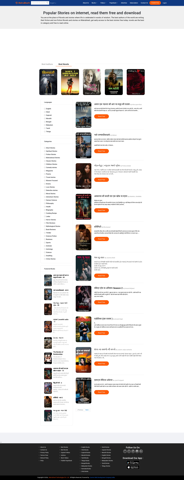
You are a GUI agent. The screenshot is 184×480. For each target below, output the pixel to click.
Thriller (48, 233)
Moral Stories (50, 194)
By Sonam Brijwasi (128, 288)
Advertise (124, 3)
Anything (49, 256)
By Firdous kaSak (125, 166)
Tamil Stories (105, 463)
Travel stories (50, 177)
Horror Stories (51, 220)
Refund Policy (44, 458)
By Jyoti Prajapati (118, 380)
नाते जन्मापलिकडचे (102, 135)
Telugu (48, 131)
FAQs (42, 460)
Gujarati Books (85, 452)
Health (48, 207)
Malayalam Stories (107, 460)
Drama (48, 184)
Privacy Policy (44, 452)
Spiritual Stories (51, 151)
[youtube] (137, 451)
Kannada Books (86, 468)
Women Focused (52, 180)
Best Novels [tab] (64, 64)
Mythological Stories (53, 226)
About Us (86, 3)
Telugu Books (85, 460)
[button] (47, 3)
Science (49, 252)
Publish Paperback (66, 460)
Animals (49, 246)
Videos (102, 3)
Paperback (113, 3)
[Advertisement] (92, 47)
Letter (48, 216)
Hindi (48, 112)
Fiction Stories (51, 154)
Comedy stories (51, 167)
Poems (48, 174)
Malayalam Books (86, 466)
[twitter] (133, 451)
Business (49, 239)
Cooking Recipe (51, 213)
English (48, 109)
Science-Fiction (51, 236)
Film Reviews (50, 223)
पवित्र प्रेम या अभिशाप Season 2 (108, 288)
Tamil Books (85, 458)
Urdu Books (84, 471)
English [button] (52, 3)
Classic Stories (51, 161)
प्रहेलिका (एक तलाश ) (103, 318)
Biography (49, 210)
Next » (87, 410)
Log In (165, 3)
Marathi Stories (106, 452)
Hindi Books (84, 450)
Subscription (134, 3)
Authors (63, 455)
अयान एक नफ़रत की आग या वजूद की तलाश (112, 104)
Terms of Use (44, 455)
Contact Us (144, 3)
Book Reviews (51, 229)
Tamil (48, 128)
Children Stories (51, 164)
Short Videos (64, 458)
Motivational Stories (53, 158)
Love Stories (50, 187)
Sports (48, 243)
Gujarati (49, 115)
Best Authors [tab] (47, 64)
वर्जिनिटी (98, 226)
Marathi (48, 118)
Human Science (51, 200)
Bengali (48, 122)
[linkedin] (141, 451)
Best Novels (64, 450)
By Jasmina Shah (110, 257)
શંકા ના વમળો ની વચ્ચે (105, 349)
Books (94, 3)
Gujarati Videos (65, 452)
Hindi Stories (105, 447)
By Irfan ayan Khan (136, 104)
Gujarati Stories (106, 450)
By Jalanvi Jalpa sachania (124, 349)
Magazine (49, 171)
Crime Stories (50, 259)
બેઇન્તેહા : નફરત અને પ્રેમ (107, 165)
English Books (85, 447)
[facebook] (125, 451)
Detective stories (52, 190)
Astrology (49, 249)
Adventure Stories (52, 197)
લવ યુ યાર (99, 257)
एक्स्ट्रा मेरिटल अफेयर (103, 380)
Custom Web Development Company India (102, 477)
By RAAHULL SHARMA (134, 196)
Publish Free (155, 3)
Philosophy (50, 203)
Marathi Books (85, 455)
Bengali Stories (106, 458)
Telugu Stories (106, 466)
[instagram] (129, 451)
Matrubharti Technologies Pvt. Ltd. (59, 477)
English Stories (106, 455)
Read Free (101, 116)
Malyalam (49, 125)
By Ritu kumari (106, 227)
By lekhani (113, 135)
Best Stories (64, 447)
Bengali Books (85, 463)
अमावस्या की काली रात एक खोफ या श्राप (111, 196)
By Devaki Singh (118, 319)
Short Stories (50, 148)
